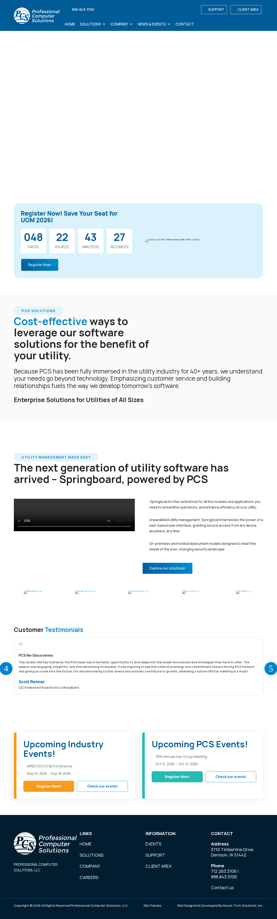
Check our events (102, 786)
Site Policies (152, 905)
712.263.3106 (224, 871)
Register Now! (39, 264)
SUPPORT (216, 9)
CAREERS (89, 877)
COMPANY (90, 866)
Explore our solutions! (167, 568)
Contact (185, 24)
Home (70, 24)
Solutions (90, 24)
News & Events (152, 24)
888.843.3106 (224, 877)
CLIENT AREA (248, 9)
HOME (86, 844)
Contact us (222, 887)
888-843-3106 (83, 9)
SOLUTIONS (91, 855)
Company (119, 24)
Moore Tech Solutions (239, 905)
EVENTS (153, 844)
